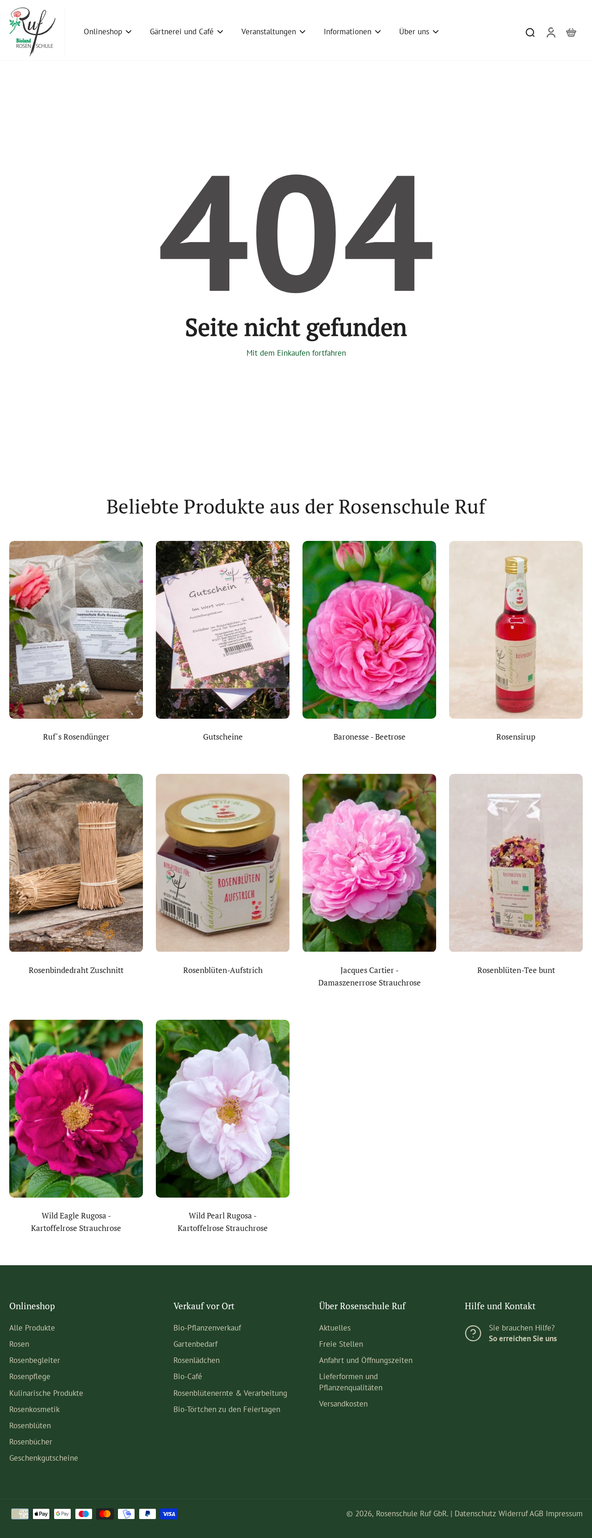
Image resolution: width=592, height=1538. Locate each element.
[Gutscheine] (223, 630)
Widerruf (513, 1513)
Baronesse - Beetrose (369, 737)
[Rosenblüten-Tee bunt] (516, 863)
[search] (530, 32)
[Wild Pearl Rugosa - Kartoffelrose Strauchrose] (223, 1109)
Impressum (564, 1513)
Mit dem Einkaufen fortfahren (296, 353)
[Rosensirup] (516, 630)
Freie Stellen (341, 1344)
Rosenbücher (30, 1442)
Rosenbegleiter (34, 1360)
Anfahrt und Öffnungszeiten (366, 1360)
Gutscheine (223, 737)
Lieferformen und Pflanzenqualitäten (350, 1381)
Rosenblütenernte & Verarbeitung (230, 1393)
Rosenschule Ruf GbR (411, 1513)
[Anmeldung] (550, 31)
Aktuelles (335, 1328)
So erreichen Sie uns (523, 1338)
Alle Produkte (32, 1328)
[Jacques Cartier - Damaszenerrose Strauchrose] (369, 863)
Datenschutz (475, 1513)
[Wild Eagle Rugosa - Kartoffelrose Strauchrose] (76, 1109)
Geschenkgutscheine (43, 1458)
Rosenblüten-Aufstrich (223, 970)
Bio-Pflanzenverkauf (207, 1328)
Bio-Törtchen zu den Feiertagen (226, 1409)
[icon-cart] (571, 32)
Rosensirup (516, 737)
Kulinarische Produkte (46, 1393)
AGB (536, 1513)
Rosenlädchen (196, 1360)
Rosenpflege (29, 1376)
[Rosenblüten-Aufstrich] (223, 863)
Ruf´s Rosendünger (76, 737)
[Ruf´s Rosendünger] (76, 630)
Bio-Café (187, 1376)
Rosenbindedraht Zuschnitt (76, 970)
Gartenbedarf (195, 1344)
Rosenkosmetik (34, 1409)
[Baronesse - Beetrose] (369, 630)
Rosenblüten (30, 1425)
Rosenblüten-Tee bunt (516, 970)
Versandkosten (343, 1404)
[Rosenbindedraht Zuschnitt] (76, 863)
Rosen (19, 1344)
